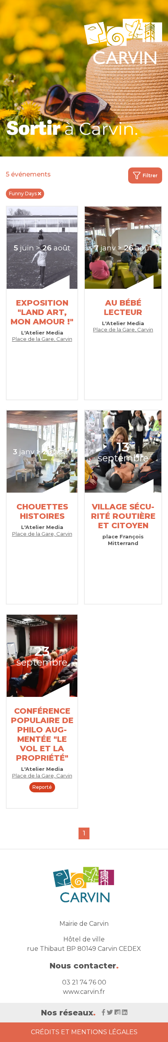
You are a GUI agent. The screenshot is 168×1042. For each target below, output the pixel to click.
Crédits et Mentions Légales (84, 1032)
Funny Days (23, 193)
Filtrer (150, 175)
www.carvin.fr (84, 991)
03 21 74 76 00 (84, 982)
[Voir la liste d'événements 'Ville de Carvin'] (72, 127)
